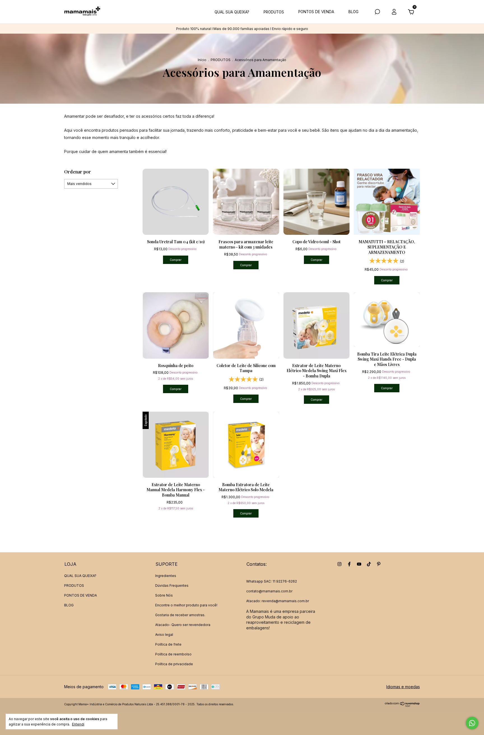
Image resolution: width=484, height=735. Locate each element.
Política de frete (168, 644)
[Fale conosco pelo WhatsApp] (472, 723)
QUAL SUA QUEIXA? (232, 12)
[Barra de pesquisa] (377, 12)
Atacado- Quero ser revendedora (182, 625)
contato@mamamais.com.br (269, 591)
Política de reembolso (173, 654)
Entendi (78, 724)
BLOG (353, 12)
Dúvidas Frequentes (172, 585)
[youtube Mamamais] (359, 564)
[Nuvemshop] (402, 705)
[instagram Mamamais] (339, 564)
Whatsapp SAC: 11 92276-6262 (271, 581)
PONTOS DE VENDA (316, 12)
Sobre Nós (164, 595)
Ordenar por (77, 172)
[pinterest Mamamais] (378, 564)
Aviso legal (164, 634)
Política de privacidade (174, 664)
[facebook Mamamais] (349, 564)
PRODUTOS (274, 12)
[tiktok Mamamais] (369, 564)
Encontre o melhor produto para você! (186, 605)
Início (202, 60)
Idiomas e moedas (403, 686)
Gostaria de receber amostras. (180, 615)
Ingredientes (165, 576)
